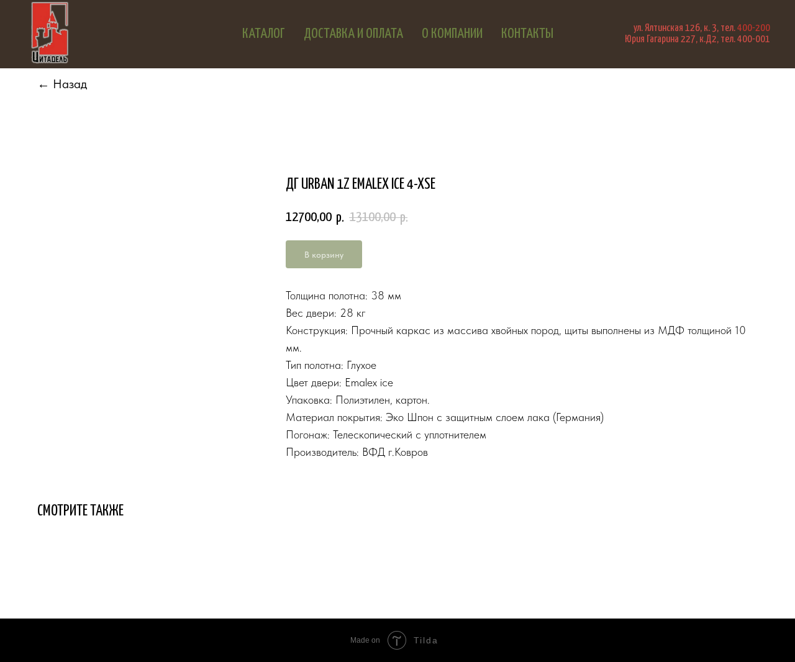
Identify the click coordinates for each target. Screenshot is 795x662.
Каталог (263, 34)
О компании (452, 34)
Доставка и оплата (353, 34)
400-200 (753, 28)
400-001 (753, 39)
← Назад (62, 83)
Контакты (527, 34)
